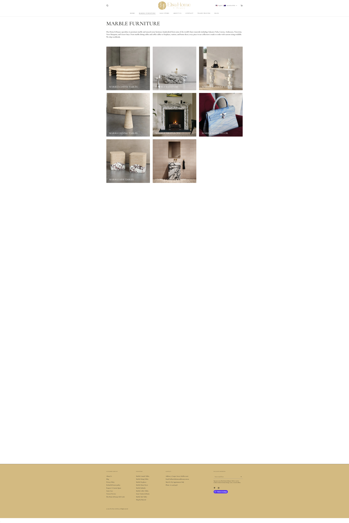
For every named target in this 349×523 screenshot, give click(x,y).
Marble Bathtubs (141, 488)
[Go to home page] (174, 5)
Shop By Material (141, 500)
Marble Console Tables (142, 476)
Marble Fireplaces (141, 482)
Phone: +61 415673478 (171, 485)
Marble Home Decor (142, 485)
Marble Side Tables (141, 497)
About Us (109, 476)
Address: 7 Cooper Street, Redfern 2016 (177, 476)
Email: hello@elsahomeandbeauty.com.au (177, 479)
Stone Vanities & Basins (142, 494)
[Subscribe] (242, 477)
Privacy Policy (110, 482)
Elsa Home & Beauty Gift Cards (115, 497)
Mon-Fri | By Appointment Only (175, 482)
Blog (107, 479)
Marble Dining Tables (142, 479)
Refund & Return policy (113, 485)
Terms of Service (111, 494)
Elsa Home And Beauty (115, 508)
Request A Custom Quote (113, 488)
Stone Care (109, 491)
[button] (107, 6)
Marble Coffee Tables (142, 491)
